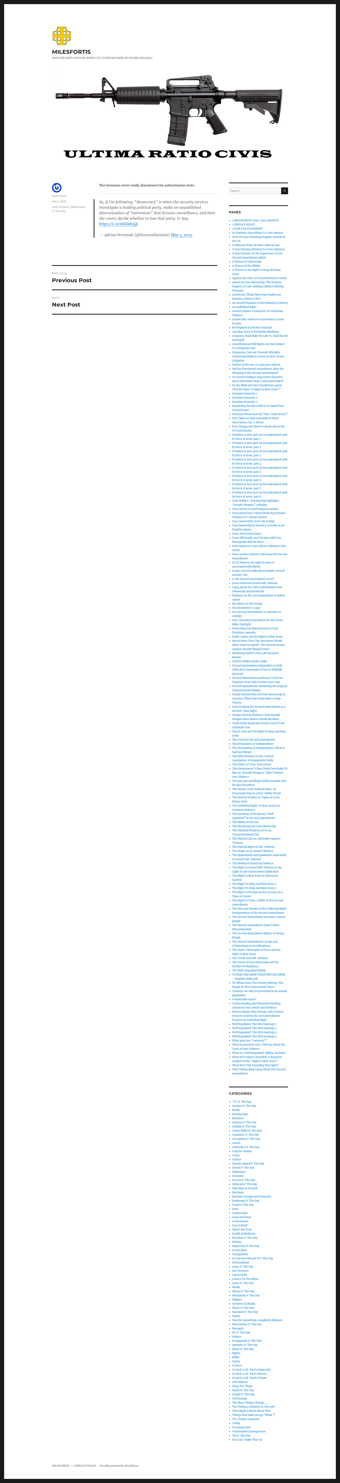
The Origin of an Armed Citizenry (252, 851)
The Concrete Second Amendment (253, 739)
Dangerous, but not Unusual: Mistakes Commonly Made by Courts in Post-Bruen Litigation (258, 356)
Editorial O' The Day (244, 1184)
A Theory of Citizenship (246, 261)
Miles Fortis (59, 195)
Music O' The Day (243, 1308)
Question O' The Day (245, 1345)
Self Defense (240, 1382)
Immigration (240, 1254)
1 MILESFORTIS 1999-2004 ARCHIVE (255, 220)
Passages (238, 1328)
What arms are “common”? (249, 1040)
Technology (239, 1398)
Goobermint (240, 1213)
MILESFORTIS (71, 51)
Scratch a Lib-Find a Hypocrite (251, 1369)
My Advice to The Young (247, 603)
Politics (236, 1336)
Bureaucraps (240, 1114)
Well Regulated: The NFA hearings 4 (254, 1036)
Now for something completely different (257, 1320)
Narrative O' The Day (245, 1312)
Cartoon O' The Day (244, 1122)
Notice (236, 1316)
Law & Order (240, 1275)
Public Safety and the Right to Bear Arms (257, 636)
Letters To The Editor (245, 1279)
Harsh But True (241, 1229)
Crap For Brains (242, 1151)
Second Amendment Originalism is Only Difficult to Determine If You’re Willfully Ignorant (257, 669)
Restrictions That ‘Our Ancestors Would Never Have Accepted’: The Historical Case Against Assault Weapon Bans (258, 645)
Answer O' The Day (244, 1106)
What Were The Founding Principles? (255, 1065)
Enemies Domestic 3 (245, 401)
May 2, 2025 (181, 235)
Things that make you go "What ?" (253, 1415)
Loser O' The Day (242, 1283)
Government (240, 1221)
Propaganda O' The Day (246, 1340)
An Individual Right (244, 307)
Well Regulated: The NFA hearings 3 (254, 1032)
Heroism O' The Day (244, 1237)
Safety (236, 1361)
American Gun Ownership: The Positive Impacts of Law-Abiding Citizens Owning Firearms (258, 286)
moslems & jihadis (243, 1303)
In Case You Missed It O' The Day (252, 1258)
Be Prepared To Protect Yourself (252, 327)
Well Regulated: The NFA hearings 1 (254, 1024)
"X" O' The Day (241, 1101)
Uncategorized (241, 1427)
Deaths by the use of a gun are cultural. (256, 364)
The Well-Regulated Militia (249, 970)
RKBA (235, 1357)
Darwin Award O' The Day (248, 1163)
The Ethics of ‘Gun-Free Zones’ (252, 764)
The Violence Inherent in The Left (253, 1406)
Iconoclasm (239, 1250)
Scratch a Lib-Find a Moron (249, 1373)
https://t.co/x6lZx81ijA (118, 224)
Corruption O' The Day (246, 1139)
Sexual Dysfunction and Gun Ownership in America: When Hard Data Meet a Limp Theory (258, 698)
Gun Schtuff (239, 1225)
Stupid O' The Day (243, 1394)
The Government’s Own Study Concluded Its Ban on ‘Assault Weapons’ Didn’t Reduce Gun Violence (260, 772)
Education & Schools (245, 1188)
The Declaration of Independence (253, 744)
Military (237, 1299)
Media (236, 1287)
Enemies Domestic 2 (245, 397)
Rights (236, 1353)
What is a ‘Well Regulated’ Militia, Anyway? (259, 1053)
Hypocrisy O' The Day (245, 1246)
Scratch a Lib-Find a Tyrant (249, 1378)
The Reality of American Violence (252, 863)
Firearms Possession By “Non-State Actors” (260, 414)
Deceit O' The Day (243, 1167)
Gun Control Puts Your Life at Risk (253, 521)
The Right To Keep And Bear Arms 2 (254, 888)
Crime (236, 1155)
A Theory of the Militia (246, 265)
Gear (235, 1209)
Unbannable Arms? (244, 999)
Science (237, 1365)
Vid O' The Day (241, 1435)
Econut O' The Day (243, 1180)
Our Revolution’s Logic (246, 608)
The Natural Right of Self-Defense (253, 847)
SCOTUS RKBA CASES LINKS (249, 661)
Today (236, 1423)
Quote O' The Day (243, 1349)
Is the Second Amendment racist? (253, 579)
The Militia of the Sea (245, 822)
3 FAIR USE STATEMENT (247, 228)
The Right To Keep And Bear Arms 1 (254, 884)
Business (238, 1118)
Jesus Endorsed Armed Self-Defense (255, 583)
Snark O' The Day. (243, 1390)
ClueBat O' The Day (244, 1126)
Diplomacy (239, 1172)
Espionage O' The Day (245, 1200)
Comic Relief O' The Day (247, 1130)
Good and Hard (241, 1217)
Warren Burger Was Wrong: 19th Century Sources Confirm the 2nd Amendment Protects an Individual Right (258, 1016)
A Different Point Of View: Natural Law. (256, 245)
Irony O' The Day (242, 1266)
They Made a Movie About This (251, 1411)
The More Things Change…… (250, 1402)
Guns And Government (246, 533)
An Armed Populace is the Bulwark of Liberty (260, 303)
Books (236, 1110)
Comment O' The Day (245, 1134)
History (237, 1242)
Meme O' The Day (243, 1291)
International (60, 206)
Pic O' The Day (241, 1332)
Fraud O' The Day (243, 1204)
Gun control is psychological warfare (255, 509)
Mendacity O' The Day (246, 1295)
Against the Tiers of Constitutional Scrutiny (259, 278)
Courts (236, 1143)
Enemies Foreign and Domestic (251, 1196)
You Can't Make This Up (247, 1439)
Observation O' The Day (246, 1324)
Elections (238, 1192)
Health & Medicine (243, 1233)
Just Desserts (240, 1270)
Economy (238, 1176)
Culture (236, 1159)
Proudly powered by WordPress (119, 1465)
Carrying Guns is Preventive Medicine (255, 331)
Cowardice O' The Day (245, 1147)
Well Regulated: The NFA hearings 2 (254, 1028)
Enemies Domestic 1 (244, 393)
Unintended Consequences (249, 1431)
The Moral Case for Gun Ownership (254, 826)
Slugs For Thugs (242, 1386)
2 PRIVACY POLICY (243, 224)
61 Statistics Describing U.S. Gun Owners (257, 233)
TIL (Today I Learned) (246, 1419)
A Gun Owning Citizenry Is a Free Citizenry (258, 249)
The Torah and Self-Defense (250, 958)
